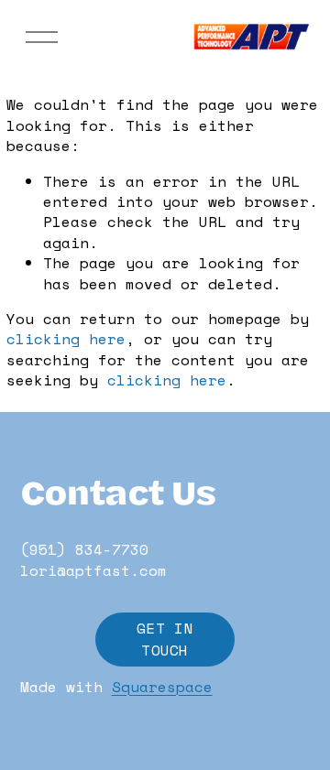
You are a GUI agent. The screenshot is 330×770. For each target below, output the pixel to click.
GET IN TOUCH (165, 639)
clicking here (66, 339)
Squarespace (162, 687)
